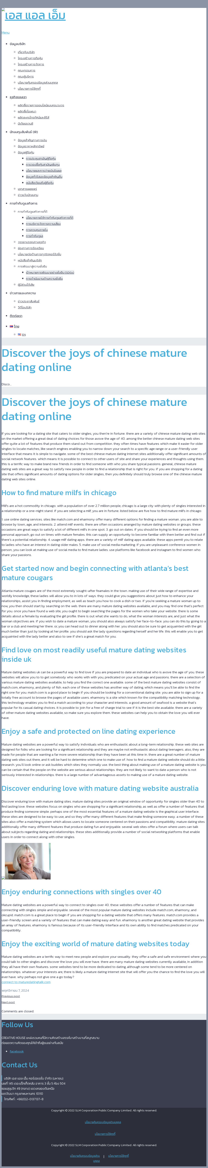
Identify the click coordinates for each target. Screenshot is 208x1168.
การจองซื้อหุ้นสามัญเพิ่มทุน (43, 164)
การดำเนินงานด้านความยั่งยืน (44, 278)
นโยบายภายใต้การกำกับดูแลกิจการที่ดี (49, 217)
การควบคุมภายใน (37, 229)
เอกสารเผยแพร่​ (27, 188)
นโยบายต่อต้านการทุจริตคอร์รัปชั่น (39, 254)
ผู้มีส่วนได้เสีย (26, 284)
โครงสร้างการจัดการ (31, 64)
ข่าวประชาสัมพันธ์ (28, 301)
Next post (8, 1002)
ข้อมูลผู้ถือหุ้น (26, 152)
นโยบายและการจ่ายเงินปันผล (44, 170)
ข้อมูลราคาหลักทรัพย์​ (31, 146)
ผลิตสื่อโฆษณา (27, 111)
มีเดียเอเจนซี (25, 123)
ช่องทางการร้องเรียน (31, 248)
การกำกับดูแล (34, 236)
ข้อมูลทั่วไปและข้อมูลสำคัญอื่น (44, 176)
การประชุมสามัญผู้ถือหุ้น (41, 158)
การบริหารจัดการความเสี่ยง (43, 223)
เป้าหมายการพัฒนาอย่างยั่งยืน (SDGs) (50, 272)
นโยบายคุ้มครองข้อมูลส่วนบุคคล (38, 82)
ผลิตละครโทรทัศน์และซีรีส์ (33, 117)
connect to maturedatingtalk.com (26, 982)
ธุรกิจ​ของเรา (18, 97)
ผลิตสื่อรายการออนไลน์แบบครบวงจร (41, 105)
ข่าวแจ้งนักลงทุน (28, 195)
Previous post (11, 996)
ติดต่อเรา (16, 315)
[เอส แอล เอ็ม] (34, 15)
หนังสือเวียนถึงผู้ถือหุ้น (40, 182)
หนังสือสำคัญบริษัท (30, 260)
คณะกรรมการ (26, 70)
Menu (6, 32)
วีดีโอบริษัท (24, 307)
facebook (17, 1051)
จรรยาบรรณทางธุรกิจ (32, 242)
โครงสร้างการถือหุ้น (30, 58)
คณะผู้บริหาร (26, 76)
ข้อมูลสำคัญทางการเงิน (32, 140)
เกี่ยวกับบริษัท (26, 52)
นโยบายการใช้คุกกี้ (29, 88)
